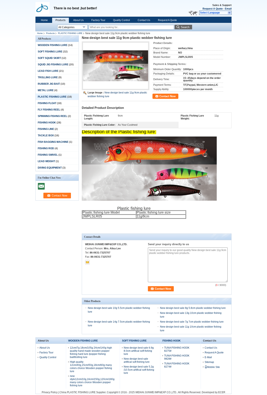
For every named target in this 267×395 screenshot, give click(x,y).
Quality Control (121, 20)
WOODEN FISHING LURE (52, 45)
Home (44, 20)
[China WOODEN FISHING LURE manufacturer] (44, 8)
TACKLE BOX (46, 135)
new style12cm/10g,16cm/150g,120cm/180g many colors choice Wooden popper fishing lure (92, 381)
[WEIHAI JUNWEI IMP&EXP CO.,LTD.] (229, 13)
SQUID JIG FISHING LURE (53, 64)
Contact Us (144, 20)
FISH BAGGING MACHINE (53, 141)
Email (228, 8)
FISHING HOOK (47, 122)
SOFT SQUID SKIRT (49, 58)
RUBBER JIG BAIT (49, 83)
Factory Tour (98, 20)
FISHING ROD (46, 148)
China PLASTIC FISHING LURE (77, 392)
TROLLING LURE (48, 77)
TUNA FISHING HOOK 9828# (176, 357)
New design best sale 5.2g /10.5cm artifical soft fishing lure (139, 369)
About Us (78, 20)
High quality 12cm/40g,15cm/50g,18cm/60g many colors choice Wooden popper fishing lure (91, 366)
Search (185, 27)
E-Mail (208, 357)
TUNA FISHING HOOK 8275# (176, 349)
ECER (221, 392)
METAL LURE (46, 90)
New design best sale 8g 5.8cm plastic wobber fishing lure (193, 308)
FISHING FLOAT (47, 103)
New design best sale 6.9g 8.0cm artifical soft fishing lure (139, 350)
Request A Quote (213, 8)
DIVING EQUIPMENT (50, 167)
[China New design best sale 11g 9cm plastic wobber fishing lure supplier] (115, 66)
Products (60, 20)
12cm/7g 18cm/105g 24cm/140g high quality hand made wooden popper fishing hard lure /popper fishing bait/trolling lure (91, 352)
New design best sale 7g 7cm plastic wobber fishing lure (192, 321)
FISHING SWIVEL (48, 154)
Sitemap (209, 362)
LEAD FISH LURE (48, 71)
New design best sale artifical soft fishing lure (137, 360)
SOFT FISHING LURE (50, 51)
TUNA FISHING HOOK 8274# (176, 365)
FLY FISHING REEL (49, 109)
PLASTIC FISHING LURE (70, 33)
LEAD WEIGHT (46, 161)
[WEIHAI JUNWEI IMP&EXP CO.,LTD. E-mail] (87, 262)
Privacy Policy (50, 392)
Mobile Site (213, 367)
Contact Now (167, 96)
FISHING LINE (46, 129)
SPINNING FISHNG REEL (52, 116)
